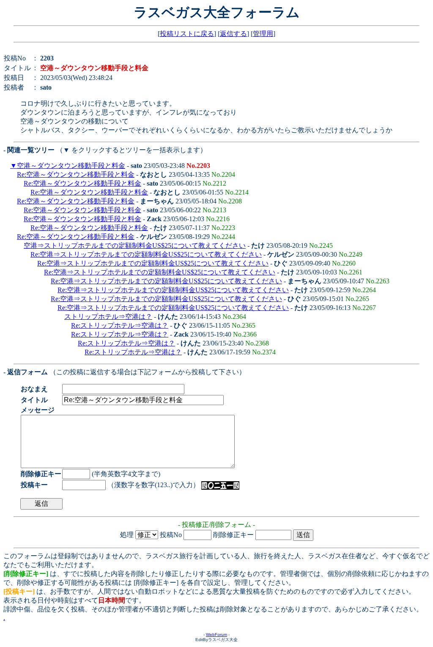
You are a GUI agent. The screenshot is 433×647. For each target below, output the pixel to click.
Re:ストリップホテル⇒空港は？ (119, 325)
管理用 (263, 33)
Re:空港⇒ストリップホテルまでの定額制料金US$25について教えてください (146, 254)
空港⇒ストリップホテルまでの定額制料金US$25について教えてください (135, 245)
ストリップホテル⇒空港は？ (108, 316)
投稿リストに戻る (187, 33)
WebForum (216, 634)
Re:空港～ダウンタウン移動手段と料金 (75, 174)
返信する (233, 33)
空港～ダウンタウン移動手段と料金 (71, 165)
